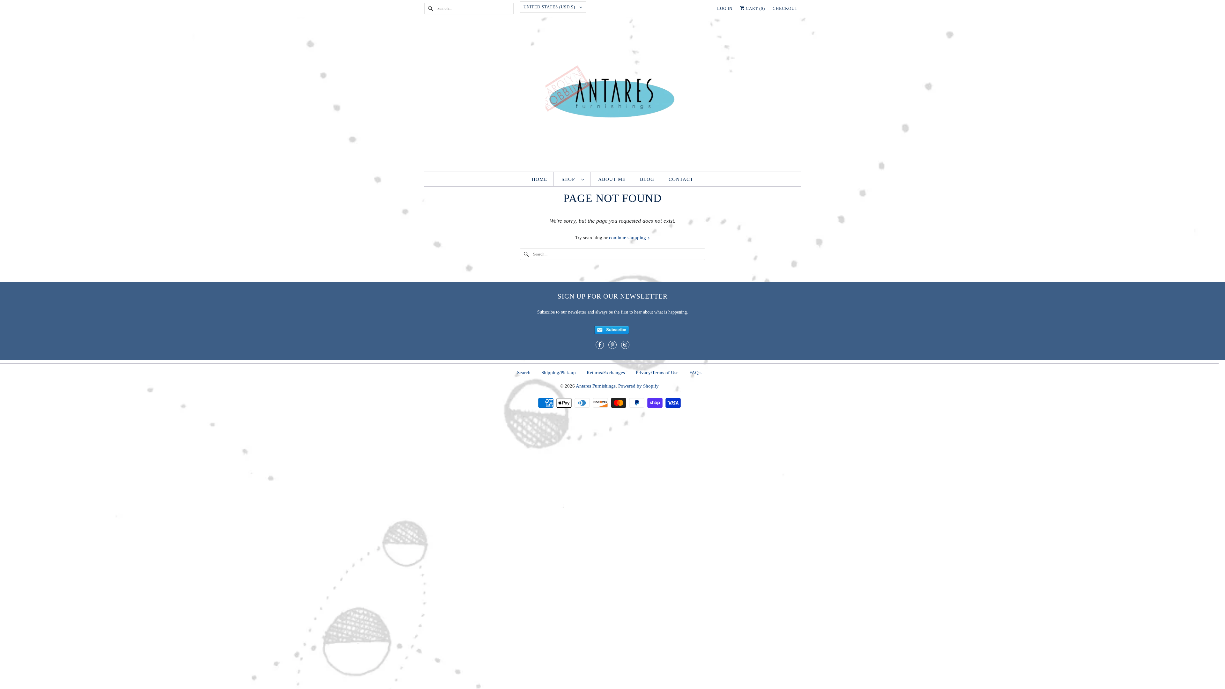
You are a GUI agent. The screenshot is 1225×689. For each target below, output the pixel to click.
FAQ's (695, 372)
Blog (647, 179)
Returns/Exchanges (606, 372)
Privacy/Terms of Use (657, 372)
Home (539, 179)
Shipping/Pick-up (558, 372)
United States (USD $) (549, 6)
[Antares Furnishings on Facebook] (600, 345)
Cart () (755, 8)
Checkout (785, 8)
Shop (569, 179)
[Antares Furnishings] (612, 96)
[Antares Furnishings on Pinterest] (612, 345)
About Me (612, 179)
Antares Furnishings (596, 386)
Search (524, 372)
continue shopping (628, 237)
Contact (681, 179)
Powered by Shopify (638, 386)
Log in (724, 8)
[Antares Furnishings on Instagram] (625, 345)
